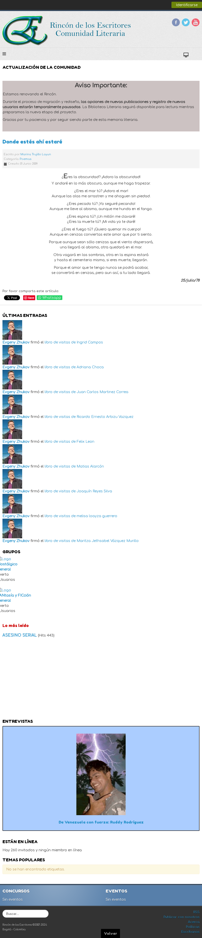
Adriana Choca (90, 367)
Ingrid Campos (90, 342)
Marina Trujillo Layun (35, 154)
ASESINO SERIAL (20, 635)
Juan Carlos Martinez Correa (102, 392)
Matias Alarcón (90, 466)
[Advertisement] (101, 679)
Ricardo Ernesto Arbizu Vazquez (105, 417)
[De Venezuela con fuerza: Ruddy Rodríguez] (101, 774)
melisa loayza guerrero (97, 516)
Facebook (176, 22)
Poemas (25, 159)
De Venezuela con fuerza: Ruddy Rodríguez (101, 822)
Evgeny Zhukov (16, 342)
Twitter (186, 22)
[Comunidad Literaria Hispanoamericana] (67, 30)
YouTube (196, 22)
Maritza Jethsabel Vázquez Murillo (108, 541)
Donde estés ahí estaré (32, 142)
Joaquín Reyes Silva (94, 491)
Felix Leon (85, 441)
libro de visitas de (60, 342)
